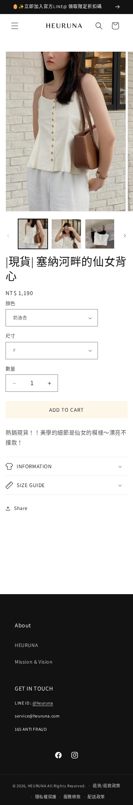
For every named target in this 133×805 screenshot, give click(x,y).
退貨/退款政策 (106, 785)
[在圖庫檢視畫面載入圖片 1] (33, 234)
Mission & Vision (34, 661)
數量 (11, 369)
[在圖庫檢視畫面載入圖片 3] (100, 234)
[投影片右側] (125, 235)
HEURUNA (26, 645)
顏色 (11, 303)
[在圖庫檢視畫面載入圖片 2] (66, 234)
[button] (15, 26)
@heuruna (43, 703)
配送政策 (96, 796)
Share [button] (21, 508)
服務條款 (72, 796)
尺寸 (11, 336)
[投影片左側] (8, 235)
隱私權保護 (46, 796)
